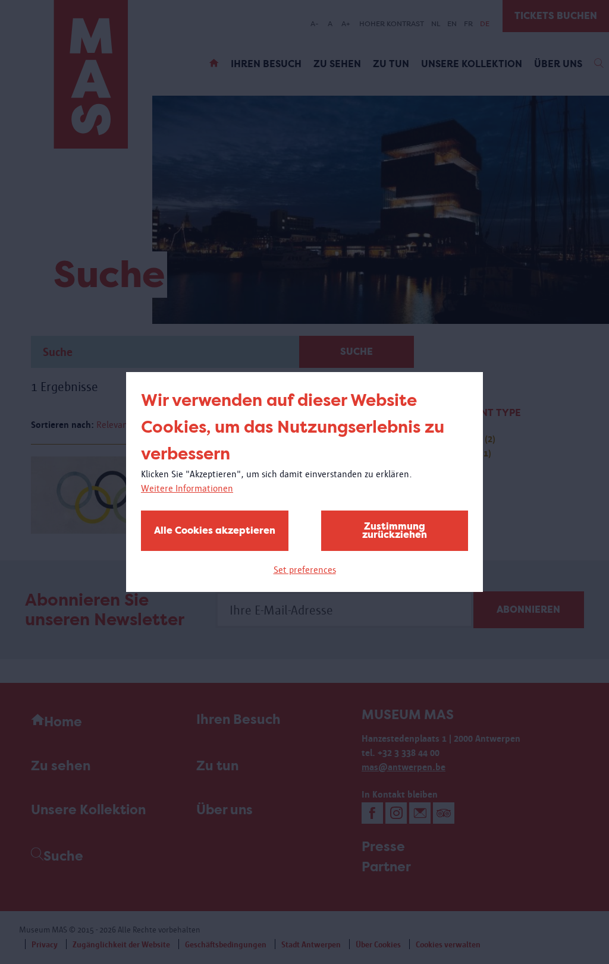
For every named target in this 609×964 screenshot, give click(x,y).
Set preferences (305, 570)
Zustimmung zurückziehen (394, 530)
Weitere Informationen (187, 488)
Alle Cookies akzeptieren (214, 530)
